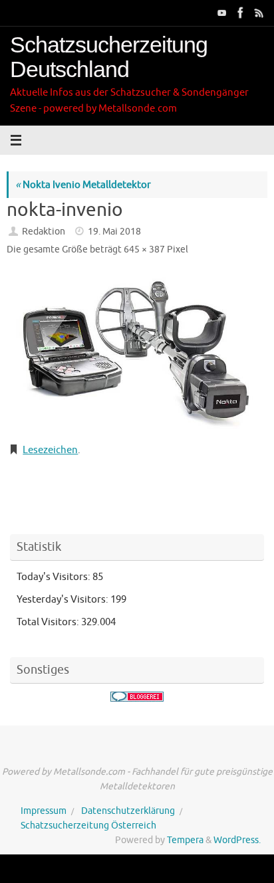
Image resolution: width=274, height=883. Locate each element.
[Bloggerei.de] (137, 697)
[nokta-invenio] (137, 352)
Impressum (44, 811)
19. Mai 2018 (114, 231)
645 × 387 (144, 249)
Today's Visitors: (54, 576)
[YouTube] (220, 12)
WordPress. (237, 840)
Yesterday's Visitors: (63, 599)
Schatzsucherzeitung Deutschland (108, 57)
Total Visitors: (49, 622)
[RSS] (258, 12)
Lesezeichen (50, 449)
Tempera (185, 840)
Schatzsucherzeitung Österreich (88, 825)
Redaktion (43, 231)
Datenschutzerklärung (128, 811)
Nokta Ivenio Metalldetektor (83, 184)
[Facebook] (239, 12)
